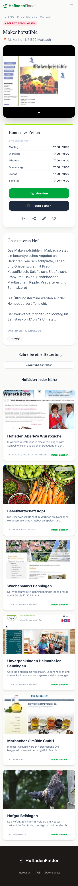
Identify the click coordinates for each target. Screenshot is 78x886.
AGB (38, 872)
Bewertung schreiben (39, 364)
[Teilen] (34, 218)
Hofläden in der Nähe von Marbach (28, 16)
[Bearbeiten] (44, 218)
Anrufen (42, 193)
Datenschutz (52, 872)
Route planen (41, 205)
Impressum (24, 872)
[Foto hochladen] (23, 218)
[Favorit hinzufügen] (54, 218)
